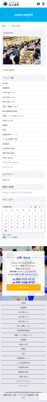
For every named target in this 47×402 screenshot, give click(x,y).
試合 (4, 130)
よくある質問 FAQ (10, 139)
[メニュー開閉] (43, 4)
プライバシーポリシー (11, 162)
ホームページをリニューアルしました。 (18, 192)
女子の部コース (9, 97)
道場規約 (6, 144)
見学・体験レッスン (10, 106)
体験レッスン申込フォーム (13, 116)
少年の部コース (9, 92)
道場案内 (6, 88)
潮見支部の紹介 (9, 153)
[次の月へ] (41, 206)
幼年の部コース (9, 102)
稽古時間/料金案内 (10, 111)
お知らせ (6, 180)
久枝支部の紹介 (9, 148)
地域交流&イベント (10, 134)
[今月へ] (35, 206)
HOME (3, 26)
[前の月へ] (29, 206)
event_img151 (8, 70)
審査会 (5, 125)
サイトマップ (8, 167)
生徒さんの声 (8, 120)
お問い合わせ (8, 158)
